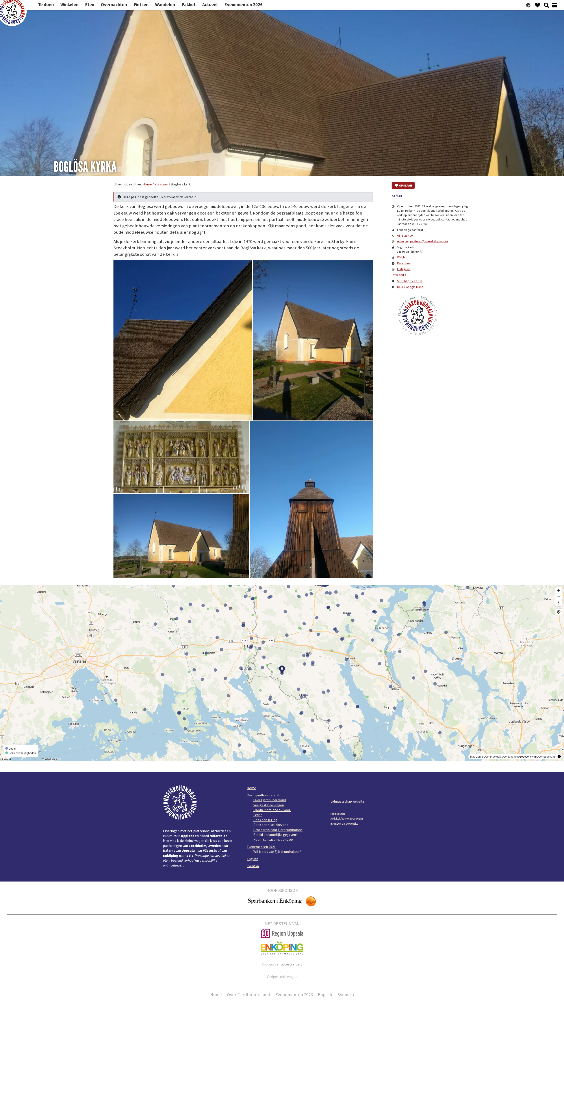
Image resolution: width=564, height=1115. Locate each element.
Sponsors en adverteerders (282, 964)
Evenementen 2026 (261, 846)
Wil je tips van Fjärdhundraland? (277, 851)
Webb (401, 257)
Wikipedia (399, 275)
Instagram (403, 269)
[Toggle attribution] (559, 756)
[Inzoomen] (558, 590)
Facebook (403, 263)
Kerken (397, 196)
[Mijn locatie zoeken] (558, 612)
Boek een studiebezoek (270, 824)
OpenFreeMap (492, 756)
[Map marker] (282, 670)
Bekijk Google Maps (410, 287)
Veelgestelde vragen (268, 805)
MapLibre (476, 756)
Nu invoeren (337, 813)
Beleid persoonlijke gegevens (275, 834)
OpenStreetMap (546, 756)
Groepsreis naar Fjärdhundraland (277, 829)
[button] (182, 340)
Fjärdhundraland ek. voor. (272, 810)
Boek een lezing (265, 820)
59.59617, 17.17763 (409, 281)
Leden (257, 814)
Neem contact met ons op (273, 839)
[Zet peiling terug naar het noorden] (558, 603)
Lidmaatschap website (347, 801)
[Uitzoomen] (558, 597)
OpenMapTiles (510, 756)
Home (251, 788)
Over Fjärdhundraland (263, 795)
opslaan (405, 185)
